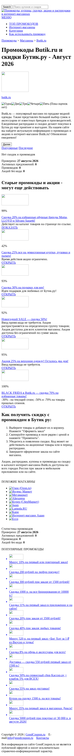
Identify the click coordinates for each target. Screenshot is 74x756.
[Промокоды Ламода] (18, 508)
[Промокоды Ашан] (26, 515)
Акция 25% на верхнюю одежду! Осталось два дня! (35, 361)
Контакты (42, 737)
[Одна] (6, 104)
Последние (26, 148)
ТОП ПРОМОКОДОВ (23, 23)
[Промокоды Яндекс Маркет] (20, 491)
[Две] (15, 104)
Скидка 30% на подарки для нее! (23, 287)
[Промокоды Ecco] (13, 518)
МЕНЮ (6, 17)
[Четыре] (33, 104)
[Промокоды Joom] (14, 505)
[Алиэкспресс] (17, 498)
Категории (16, 30)
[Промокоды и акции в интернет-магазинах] (37, 14)
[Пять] (44, 104)
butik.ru (6, 97)
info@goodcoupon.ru (20, 737)
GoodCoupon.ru (35, 734)
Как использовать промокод (27, 34)
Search (7, 7)
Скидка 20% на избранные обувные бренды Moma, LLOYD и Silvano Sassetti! (35, 219)
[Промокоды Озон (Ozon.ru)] (20, 488)
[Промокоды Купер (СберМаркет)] (24, 501)
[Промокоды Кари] (14, 512)
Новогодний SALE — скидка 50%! (24, 319)
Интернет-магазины (22, 27)
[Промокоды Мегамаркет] (18, 495)
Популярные (10, 148)
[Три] (23, 104)
